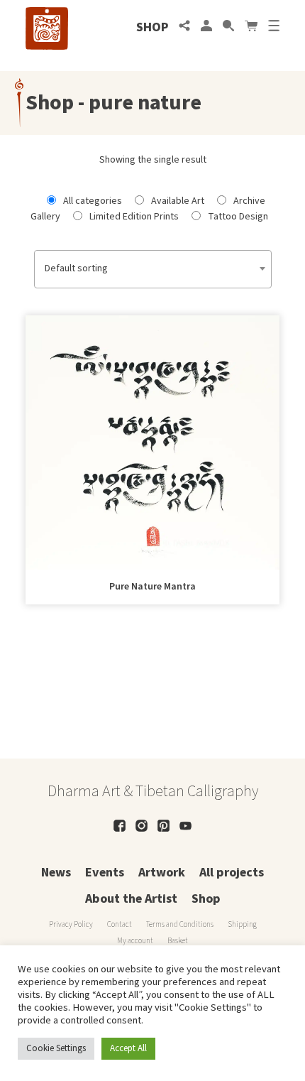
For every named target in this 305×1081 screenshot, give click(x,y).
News (56, 872)
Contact (119, 924)
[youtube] (185, 825)
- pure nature (137, 102)
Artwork (161, 872)
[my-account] (206, 27)
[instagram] (141, 825)
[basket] (251, 27)
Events (104, 872)
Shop (152, 27)
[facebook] (119, 825)
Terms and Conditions (180, 924)
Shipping (242, 924)
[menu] (273, 27)
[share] (184, 27)
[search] (228, 27)
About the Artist (131, 899)
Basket (177, 940)
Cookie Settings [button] (56, 1048)
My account (135, 940)
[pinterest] (163, 825)
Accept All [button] (128, 1048)
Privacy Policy (71, 924)
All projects (231, 872)
